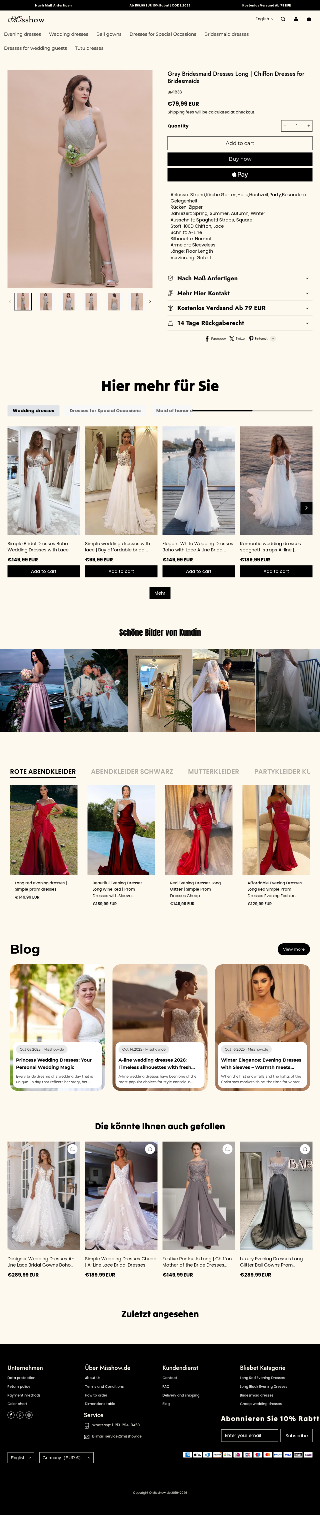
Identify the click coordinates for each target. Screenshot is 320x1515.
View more (294, 949)
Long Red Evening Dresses (262, 1378)
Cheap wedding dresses (261, 1404)
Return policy (19, 1386)
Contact (169, 1378)
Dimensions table (100, 1404)
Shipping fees (181, 112)
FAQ (166, 1386)
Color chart (17, 1404)
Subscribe (297, 1436)
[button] (283, 18)
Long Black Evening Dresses (263, 1386)
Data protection (22, 1378)
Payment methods (24, 1395)
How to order (96, 1395)
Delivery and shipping (181, 1395)
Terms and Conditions (104, 1386)
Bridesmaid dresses (257, 1395)
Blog (166, 1404)
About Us (92, 1378)
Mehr (160, 593)
